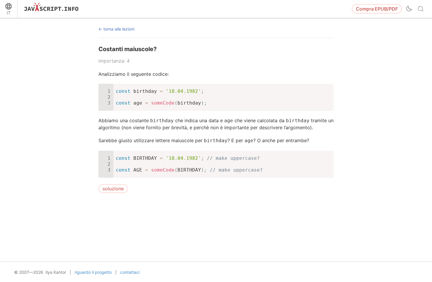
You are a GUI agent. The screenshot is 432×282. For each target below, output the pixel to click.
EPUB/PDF (377, 9)
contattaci (130, 272)
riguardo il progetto (93, 272)
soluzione (113, 189)
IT (9, 12)
